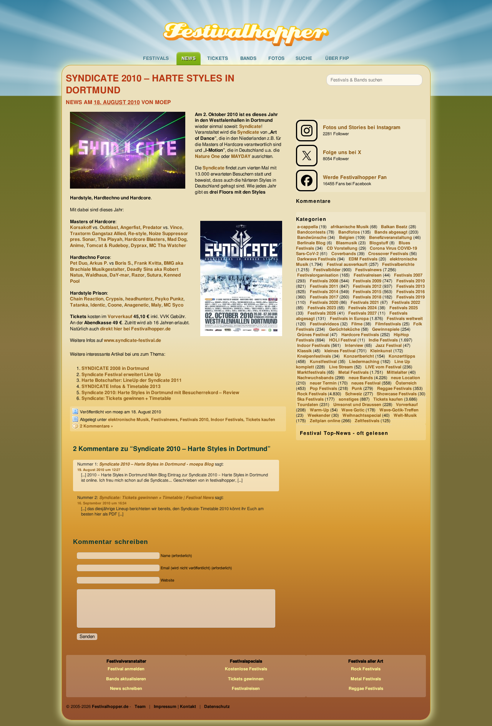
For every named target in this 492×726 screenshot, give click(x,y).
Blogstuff (378, 243)
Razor (138, 275)
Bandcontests (311, 232)
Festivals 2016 (410, 292)
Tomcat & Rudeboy (107, 245)
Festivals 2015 (367, 292)
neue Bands (361, 378)
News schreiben (126, 688)
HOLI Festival (342, 340)
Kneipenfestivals (314, 356)
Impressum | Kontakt (175, 706)
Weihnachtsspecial (361, 416)
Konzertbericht (359, 356)
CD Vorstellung (342, 249)
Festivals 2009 (367, 281)
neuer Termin (323, 383)
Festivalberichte (398, 265)
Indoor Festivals (227, 420)
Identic (97, 305)
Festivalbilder (327, 270)
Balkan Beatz (394, 227)
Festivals (156, 58)
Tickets (217, 58)
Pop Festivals (323, 388)
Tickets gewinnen (246, 679)
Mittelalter (397, 372)
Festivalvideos (324, 324)
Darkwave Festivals (316, 259)
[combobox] (374, 80)
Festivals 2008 (324, 281)
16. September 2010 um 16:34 (101, 503)
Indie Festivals (383, 340)
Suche (304, 58)
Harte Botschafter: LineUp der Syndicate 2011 (131, 380)
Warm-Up (319, 410)
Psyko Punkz (169, 299)
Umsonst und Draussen (357, 405)
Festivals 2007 (408, 275)
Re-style (137, 233)
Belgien (346, 237)
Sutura (154, 275)
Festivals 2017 (324, 297)
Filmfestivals (388, 324)
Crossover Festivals (388, 254)
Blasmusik (346, 243)
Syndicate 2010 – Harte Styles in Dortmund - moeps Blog (156, 464)
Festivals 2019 (410, 297)
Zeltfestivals (367, 421)
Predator (152, 227)
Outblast (109, 227)
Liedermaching (364, 362)
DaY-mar (119, 275)
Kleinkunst (381, 351)
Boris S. (123, 263)
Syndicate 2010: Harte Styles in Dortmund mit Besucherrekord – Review (160, 392)
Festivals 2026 (322, 313)
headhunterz (139, 299)
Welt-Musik (405, 416)
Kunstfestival (323, 362)
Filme (356, 324)
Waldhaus (96, 275)
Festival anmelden (126, 669)
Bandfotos (349, 232)
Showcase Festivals (397, 394)
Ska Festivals (310, 399)
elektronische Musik (128, 420)
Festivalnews (164, 420)
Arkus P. (99, 263)
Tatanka (79, 305)
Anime (77, 245)
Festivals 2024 (362, 308)
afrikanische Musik (350, 227)
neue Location (405, 378)
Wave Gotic (352, 410)
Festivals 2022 (406, 302)
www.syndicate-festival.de (132, 340)
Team (140, 706)
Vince (176, 227)
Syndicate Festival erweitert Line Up (121, 374)
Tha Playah (110, 239)
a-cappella (307, 227)
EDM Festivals (363, 259)
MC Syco (173, 305)
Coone (115, 305)
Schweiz (353, 394)
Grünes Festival (313, 335)
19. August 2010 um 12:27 (98, 470)
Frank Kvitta (147, 263)
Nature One (207, 156)
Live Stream (341, 367)
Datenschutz (217, 706)
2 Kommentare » (96, 426)
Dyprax (139, 245)
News (188, 58)
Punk (357, 388)
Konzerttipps (402, 356)
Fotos (276, 58)
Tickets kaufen (260, 420)
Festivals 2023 (322, 308)
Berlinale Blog (311, 243)
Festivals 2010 (194, 420)
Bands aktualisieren (126, 679)
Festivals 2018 (367, 297)
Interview (354, 345)
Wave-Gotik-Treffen (399, 410)
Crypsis (114, 299)
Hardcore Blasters (145, 239)
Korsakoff (80, 227)
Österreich (406, 383)
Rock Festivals (312, 394)
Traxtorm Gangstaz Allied (98, 233)
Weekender (319, 416)
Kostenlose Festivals (246, 669)
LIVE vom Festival (383, 367)
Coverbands (343, 254)
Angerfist (130, 227)
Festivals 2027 (362, 313)
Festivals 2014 (324, 292)
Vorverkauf (120, 316)
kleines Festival (340, 351)
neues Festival (366, 383)
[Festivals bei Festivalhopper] (246, 25)
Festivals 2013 (410, 286)
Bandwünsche (311, 237)
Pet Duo (78, 263)
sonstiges (349, 399)
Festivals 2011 (324, 286)
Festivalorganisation (318, 275)
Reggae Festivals (394, 388)
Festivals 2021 (365, 302)
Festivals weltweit (405, 319)
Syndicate (250, 126)
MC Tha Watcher (167, 245)
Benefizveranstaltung (390, 237)
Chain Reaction (86, 299)
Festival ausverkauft (347, 265)
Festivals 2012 (367, 286)
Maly (156, 305)
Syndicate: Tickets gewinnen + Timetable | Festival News (156, 498)
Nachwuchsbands (315, 378)
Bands (248, 58)
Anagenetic (136, 305)
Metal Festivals (353, 372)
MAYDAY (241, 156)
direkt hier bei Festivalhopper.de (135, 329)
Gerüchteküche (344, 329)
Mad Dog (176, 239)
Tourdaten (307, 405)
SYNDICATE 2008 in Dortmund (115, 368)
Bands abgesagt (390, 232)
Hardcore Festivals (360, 335)
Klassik (304, 351)
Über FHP (337, 58)
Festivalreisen (368, 275)
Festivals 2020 (324, 302)
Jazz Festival (389, 345)
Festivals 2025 (403, 308)
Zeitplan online (325, 421)
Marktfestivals (311, 372)
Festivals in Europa (349, 319)
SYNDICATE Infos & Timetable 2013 (121, 386)
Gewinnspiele (385, 329)
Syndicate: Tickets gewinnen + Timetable (126, 398)
